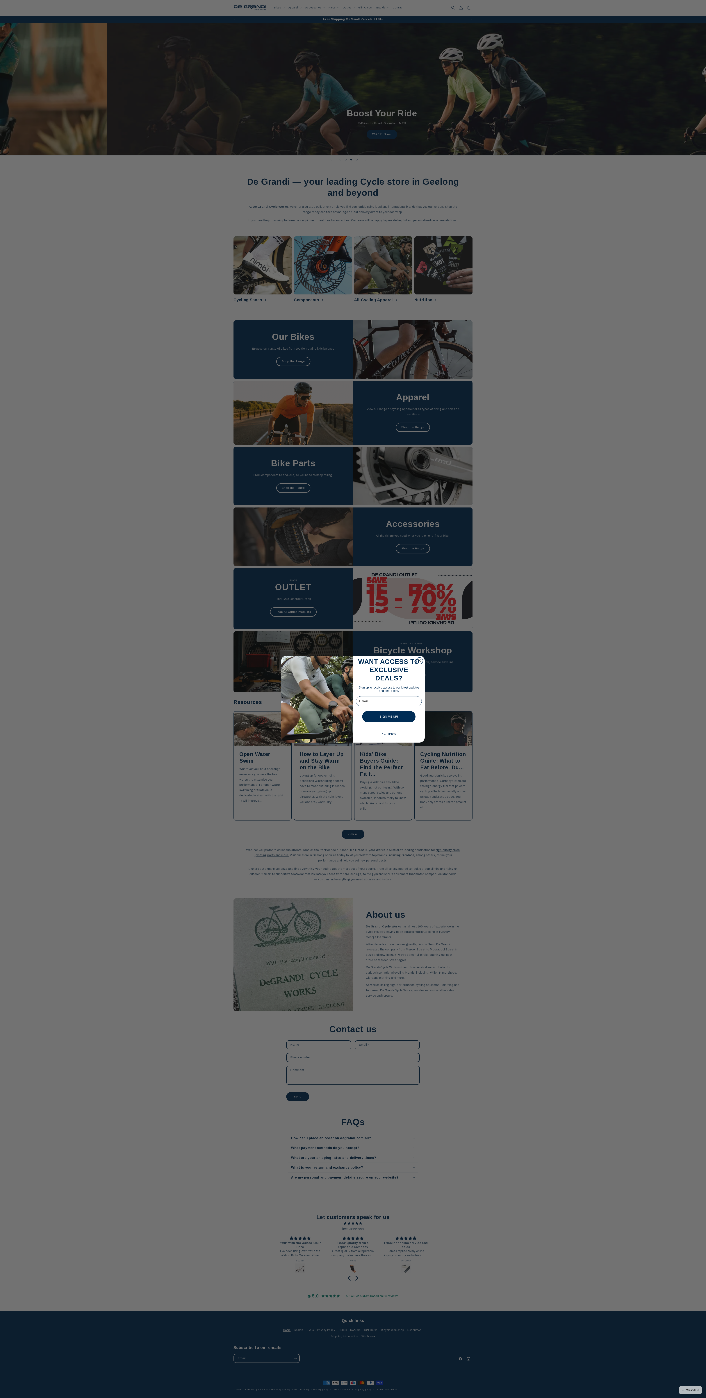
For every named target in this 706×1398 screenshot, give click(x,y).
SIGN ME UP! (389, 716)
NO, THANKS (389, 734)
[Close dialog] (419, 660)
